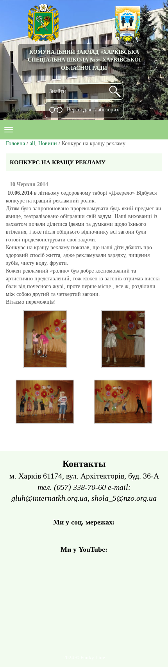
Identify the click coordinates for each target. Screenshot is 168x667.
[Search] (115, 91)
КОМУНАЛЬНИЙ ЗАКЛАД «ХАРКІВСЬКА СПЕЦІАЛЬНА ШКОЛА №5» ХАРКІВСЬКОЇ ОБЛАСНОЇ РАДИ (84, 60)
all (32, 143)
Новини (47, 143)
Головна (15, 143)
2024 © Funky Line (84, 657)
